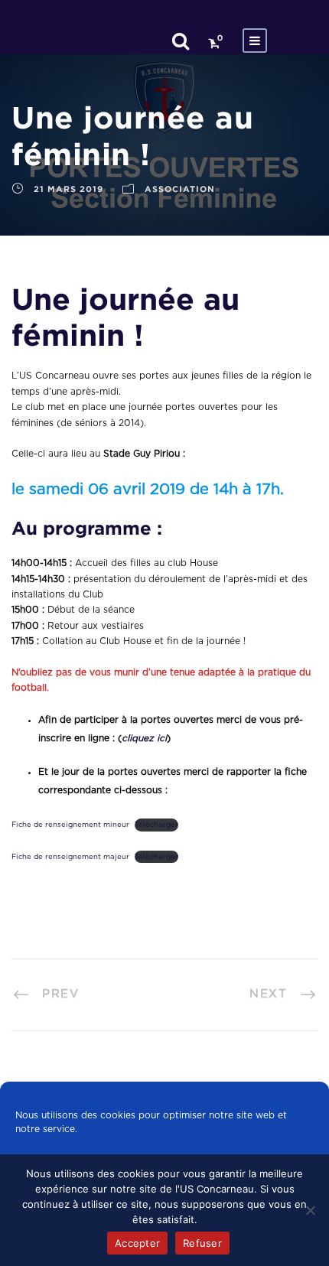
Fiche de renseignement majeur (70, 857)
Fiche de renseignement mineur (70, 824)
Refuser (202, 1243)
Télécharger (156, 824)
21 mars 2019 (68, 189)
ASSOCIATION (180, 189)
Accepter (137, 1243)
